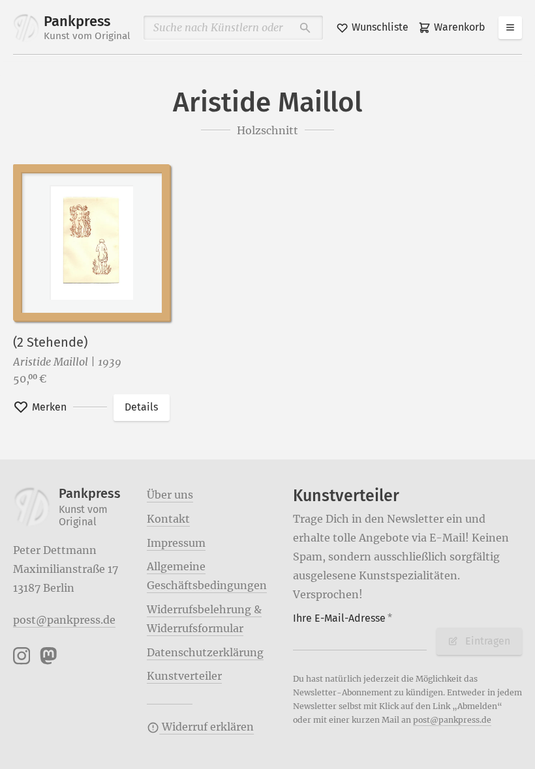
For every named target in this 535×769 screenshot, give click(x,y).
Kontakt (168, 518)
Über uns (170, 494)
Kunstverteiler (184, 675)
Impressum (176, 542)
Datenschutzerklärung (205, 652)
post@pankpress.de (64, 619)
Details (141, 407)
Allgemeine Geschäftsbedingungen (207, 576)
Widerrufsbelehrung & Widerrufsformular (204, 619)
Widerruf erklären (206, 726)
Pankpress (87, 27)
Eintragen (487, 641)
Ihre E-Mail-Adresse (342, 618)
